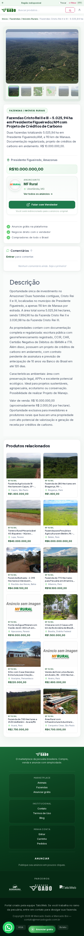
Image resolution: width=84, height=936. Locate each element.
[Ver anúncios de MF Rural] (15, 185)
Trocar (63, 3)
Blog (42, 817)
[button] (8, 927)
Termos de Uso (42, 813)
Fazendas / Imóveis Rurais (24, 18)
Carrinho (42, 838)
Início (5, 18)
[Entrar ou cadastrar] (79, 10)
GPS (79, 3)
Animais (42, 782)
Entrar (10, 256)
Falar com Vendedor (44, 204)
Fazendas (41, 787)
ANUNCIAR (42, 858)
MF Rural (31, 184)
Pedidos (42, 843)
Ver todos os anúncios (38, 193)
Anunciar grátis (41, 792)
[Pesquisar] (70, 9)
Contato (42, 808)
